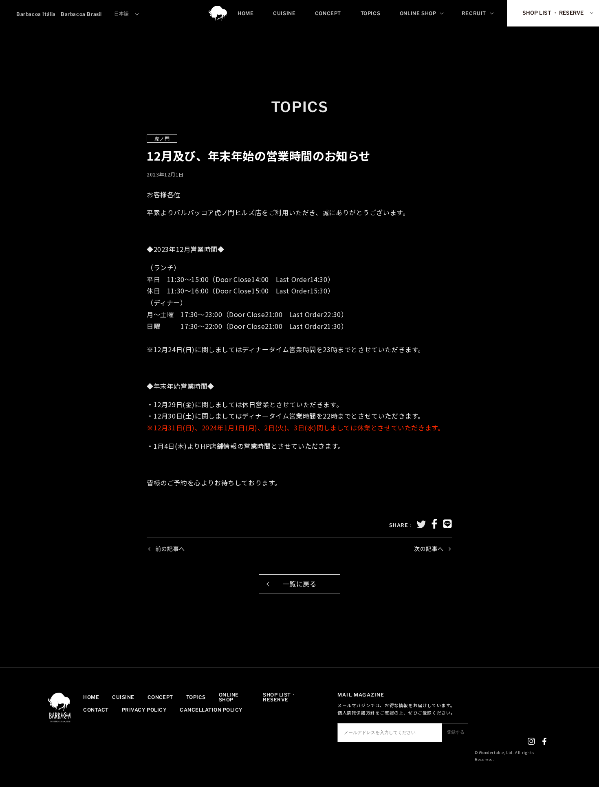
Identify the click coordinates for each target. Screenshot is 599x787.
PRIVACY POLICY (144, 710)
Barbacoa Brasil (81, 14)
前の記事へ (170, 549)
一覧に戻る (300, 584)
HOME (91, 697)
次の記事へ (429, 549)
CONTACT (95, 710)
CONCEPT (160, 697)
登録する (456, 732)
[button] (421, 13)
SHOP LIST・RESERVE (279, 697)
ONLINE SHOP (229, 697)
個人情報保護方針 (356, 713)
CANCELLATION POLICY (211, 710)
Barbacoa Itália (36, 14)
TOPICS (196, 697)
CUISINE (123, 697)
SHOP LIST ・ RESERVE (553, 13)
